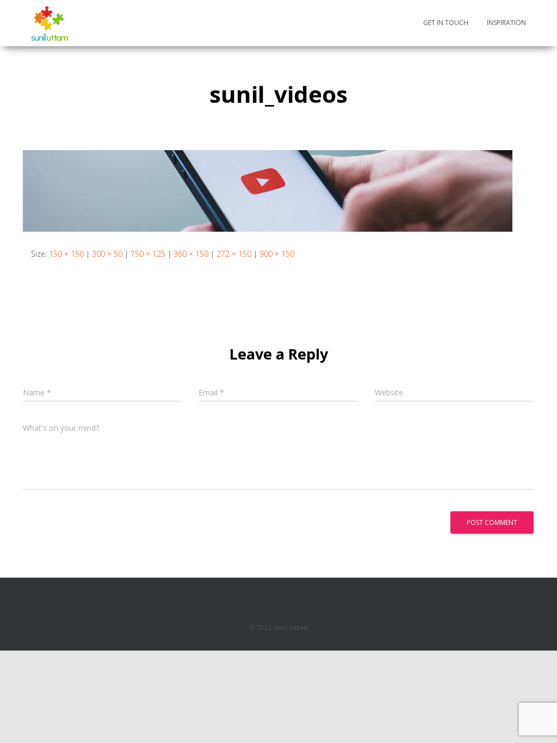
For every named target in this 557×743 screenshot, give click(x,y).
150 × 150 (66, 254)
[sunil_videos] (267, 190)
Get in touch (445, 22)
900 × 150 (276, 254)
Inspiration (506, 22)
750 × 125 (148, 254)
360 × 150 (191, 254)
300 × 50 (107, 254)
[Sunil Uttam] (49, 23)
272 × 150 (233, 254)
